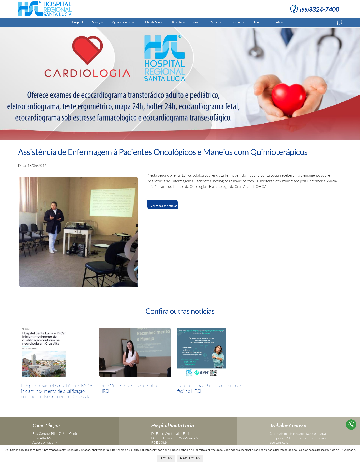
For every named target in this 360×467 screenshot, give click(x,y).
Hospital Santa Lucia (172, 425)
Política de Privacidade (340, 449)
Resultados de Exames (186, 22)
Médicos (215, 22)
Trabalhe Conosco (288, 425)
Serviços (97, 22)
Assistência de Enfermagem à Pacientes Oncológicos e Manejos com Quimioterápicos (163, 152)
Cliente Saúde (154, 22)
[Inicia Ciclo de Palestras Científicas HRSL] (135, 353)
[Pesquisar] (339, 22)
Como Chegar (46, 425)
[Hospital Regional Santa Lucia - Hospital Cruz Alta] (45, 16)
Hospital (77, 22)
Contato (277, 22)
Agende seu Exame (124, 22)
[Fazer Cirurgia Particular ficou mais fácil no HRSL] (201, 353)
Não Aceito (190, 458)
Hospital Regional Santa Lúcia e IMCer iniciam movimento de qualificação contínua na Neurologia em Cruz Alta (56, 391)
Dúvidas (258, 22)
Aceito (166, 458)
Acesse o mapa (43, 442)
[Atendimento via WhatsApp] (351, 428)
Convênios (237, 22)
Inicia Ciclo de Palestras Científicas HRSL (130, 388)
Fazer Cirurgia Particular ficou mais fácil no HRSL (209, 388)
